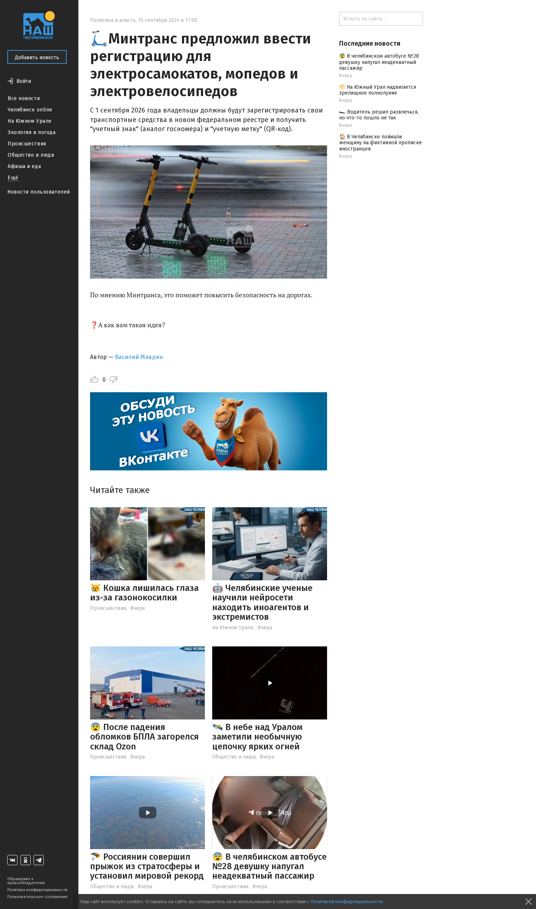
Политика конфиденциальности (37, 890)
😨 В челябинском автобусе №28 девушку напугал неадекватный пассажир (269, 866)
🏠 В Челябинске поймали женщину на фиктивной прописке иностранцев (380, 143)
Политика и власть (113, 20)
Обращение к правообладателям (25, 881)
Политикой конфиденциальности (346, 901)
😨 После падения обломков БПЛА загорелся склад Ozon (144, 737)
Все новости (24, 98)
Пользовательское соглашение (37, 897)
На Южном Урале (30, 121)
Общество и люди (31, 155)
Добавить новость (37, 57)
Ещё (13, 178)
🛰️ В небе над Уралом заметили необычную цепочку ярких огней (257, 737)
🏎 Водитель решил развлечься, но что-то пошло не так (379, 115)
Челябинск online (30, 110)
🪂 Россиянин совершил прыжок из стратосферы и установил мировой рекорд (147, 866)
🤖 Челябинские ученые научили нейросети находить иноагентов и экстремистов (262, 602)
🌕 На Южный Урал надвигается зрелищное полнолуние (377, 90)
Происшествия (27, 144)
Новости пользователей (38, 192)
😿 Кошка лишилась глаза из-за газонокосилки (144, 593)
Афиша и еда (24, 166)
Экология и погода (32, 132)
